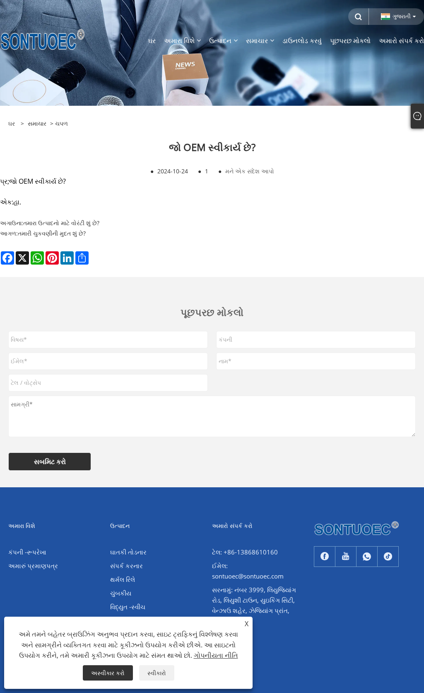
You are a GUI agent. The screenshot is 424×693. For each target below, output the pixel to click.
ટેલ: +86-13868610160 (245, 552)
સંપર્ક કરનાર (126, 566)
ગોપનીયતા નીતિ (216, 655)
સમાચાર (37, 123)
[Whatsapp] (367, 556)
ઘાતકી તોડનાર (128, 552)
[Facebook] (324, 556)
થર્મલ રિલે (122, 579)
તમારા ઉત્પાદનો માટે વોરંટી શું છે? (61, 223)
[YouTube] (346, 556)
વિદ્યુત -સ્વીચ (127, 607)
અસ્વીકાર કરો (108, 673)
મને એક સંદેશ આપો (249, 171)
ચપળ (61, 123)
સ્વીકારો (156, 673)
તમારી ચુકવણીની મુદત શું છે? (52, 233)
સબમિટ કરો (50, 461)
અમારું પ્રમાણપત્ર (33, 566)
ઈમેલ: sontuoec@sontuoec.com (248, 571)
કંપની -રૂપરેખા (27, 552)
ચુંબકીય (120, 593)
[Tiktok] (388, 556)
